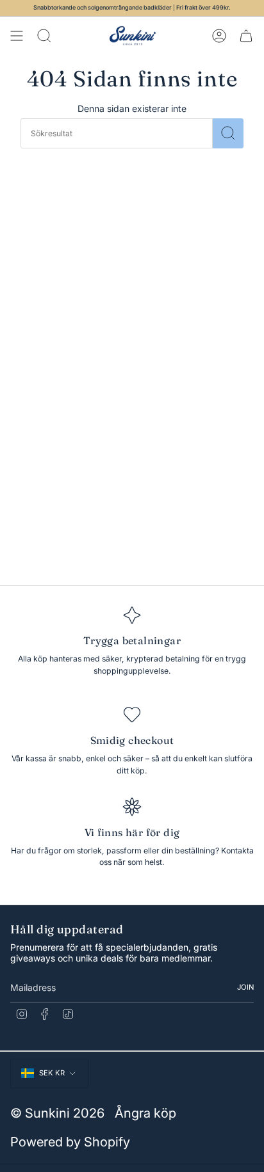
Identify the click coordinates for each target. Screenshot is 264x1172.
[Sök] (228, 133)
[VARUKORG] (246, 36)
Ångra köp (145, 1113)
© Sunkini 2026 (57, 1113)
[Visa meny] (16, 36)
